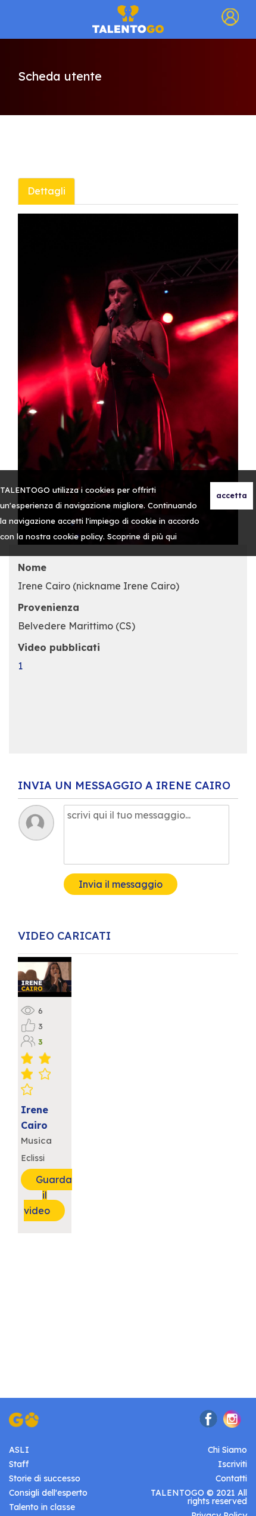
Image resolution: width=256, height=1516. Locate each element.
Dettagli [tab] (46, 191)
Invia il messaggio (121, 884)
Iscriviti (232, 1464)
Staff (19, 1464)
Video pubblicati (59, 647)
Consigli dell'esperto (48, 1492)
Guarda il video (48, 1195)
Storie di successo (44, 1478)
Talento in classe (42, 1507)
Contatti (231, 1478)
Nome (32, 567)
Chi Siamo (227, 1449)
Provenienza (48, 607)
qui (171, 536)
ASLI (19, 1449)
